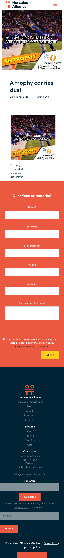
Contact (29, 420)
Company (32, 284)
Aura (29, 445)
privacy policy (46, 343)
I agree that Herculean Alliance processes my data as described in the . (32, 341)
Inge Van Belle (20, 97)
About (29, 411)
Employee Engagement (30, 402)
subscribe (30, 497)
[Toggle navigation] (55, 4)
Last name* (32, 227)
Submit (50, 355)
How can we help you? (32, 303)
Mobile (32, 265)
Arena (29, 431)
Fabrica (29, 436)
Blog (29, 406)
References (29, 416)
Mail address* (32, 246)
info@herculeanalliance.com (30, 474)
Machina (30, 440)
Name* (32, 207)
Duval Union (51, 543)
